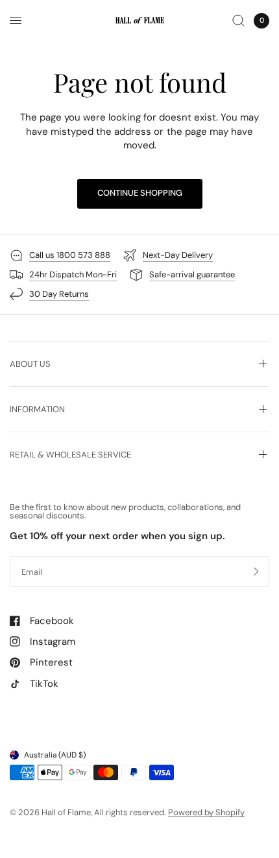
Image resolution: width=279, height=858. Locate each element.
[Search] (238, 20)
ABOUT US (30, 363)
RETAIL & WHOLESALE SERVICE (70, 454)
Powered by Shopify (206, 812)
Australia (55, 755)
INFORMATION (37, 409)
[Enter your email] (256, 571)
